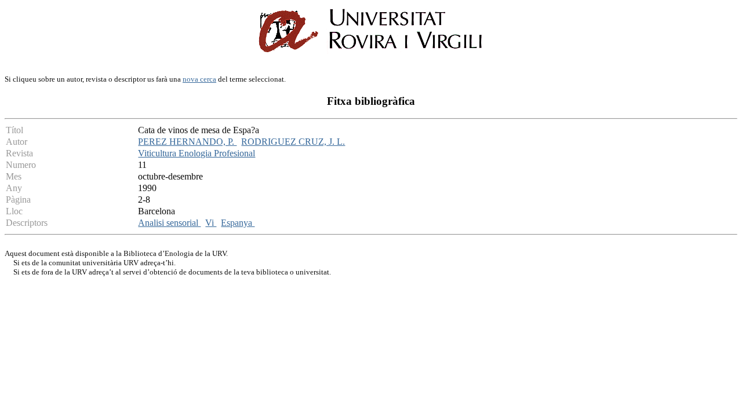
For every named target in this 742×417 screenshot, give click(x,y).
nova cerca (199, 79)
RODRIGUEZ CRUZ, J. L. (293, 142)
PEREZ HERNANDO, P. (187, 142)
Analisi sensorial (169, 223)
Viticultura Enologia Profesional (196, 153)
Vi (210, 223)
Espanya (237, 223)
